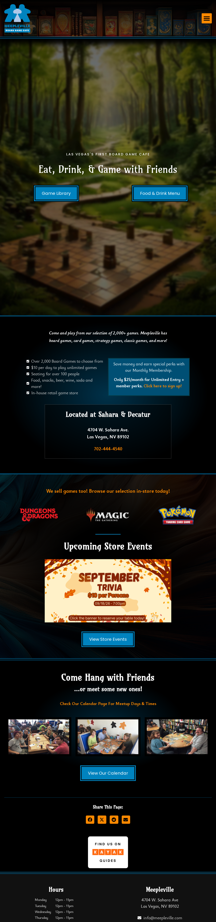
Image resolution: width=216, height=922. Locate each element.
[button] (207, 18)
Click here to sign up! (163, 386)
